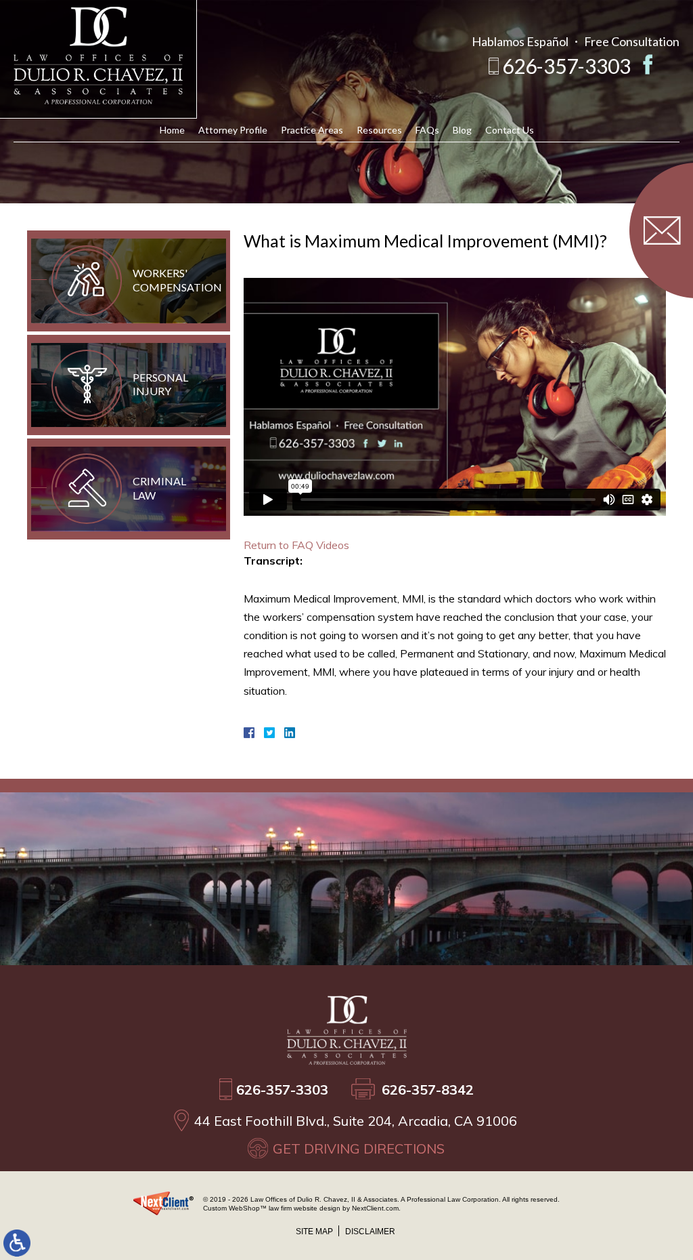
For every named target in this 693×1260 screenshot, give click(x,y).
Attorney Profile (232, 130)
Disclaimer (370, 1231)
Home (172, 130)
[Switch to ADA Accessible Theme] (16, 1243)
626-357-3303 (566, 66)
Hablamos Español (520, 41)
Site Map (314, 1231)
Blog (462, 130)
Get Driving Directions (359, 1148)
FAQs (427, 130)
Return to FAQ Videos (296, 545)
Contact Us (509, 130)
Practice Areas (312, 130)
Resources (379, 130)
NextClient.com (375, 1208)
